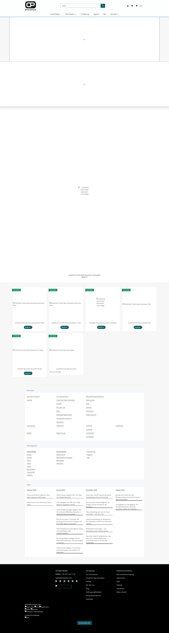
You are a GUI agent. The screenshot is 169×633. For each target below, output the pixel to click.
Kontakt (29, 400)
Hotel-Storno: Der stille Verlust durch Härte (39, 503)
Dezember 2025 (91, 490)
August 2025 (120, 490)
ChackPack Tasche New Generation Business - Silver (66, 323)
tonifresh (89, 426)
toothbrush (119, 426)
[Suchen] (103, 6)
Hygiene (89, 455)
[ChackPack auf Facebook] (57, 581)
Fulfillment (60, 426)
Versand (50, 628)
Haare (29, 463)
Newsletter (60, 422)
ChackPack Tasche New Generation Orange (29, 369)
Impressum (90, 411)
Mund (29, 460)
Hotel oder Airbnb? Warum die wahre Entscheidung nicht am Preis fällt (98, 496)
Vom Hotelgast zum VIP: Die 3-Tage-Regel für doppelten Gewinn (68, 503)
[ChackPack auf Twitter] (61, 581)
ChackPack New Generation (65, 400)
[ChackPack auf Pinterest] (65, 581)
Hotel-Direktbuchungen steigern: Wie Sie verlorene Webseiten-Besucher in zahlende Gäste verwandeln (68, 512)
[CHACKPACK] (31, 6)
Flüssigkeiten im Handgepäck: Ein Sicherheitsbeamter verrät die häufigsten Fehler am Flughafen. (127, 507)
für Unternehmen (62, 396)
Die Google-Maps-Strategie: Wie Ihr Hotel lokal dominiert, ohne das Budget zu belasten (69, 540)
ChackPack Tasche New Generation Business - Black (29, 323)
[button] (128, 5)
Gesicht (29, 457)
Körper (29, 455)
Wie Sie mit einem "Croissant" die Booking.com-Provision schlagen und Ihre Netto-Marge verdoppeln (68, 521)
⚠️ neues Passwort (33, 396)
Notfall (29, 433)
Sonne (29, 466)
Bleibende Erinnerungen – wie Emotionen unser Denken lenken (97, 530)
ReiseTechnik (60, 455)
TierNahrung (91, 452)
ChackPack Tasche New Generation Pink (139, 323)
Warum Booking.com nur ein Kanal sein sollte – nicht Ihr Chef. (98, 513)
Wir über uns (60, 407)
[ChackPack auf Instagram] (69, 581)
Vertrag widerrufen (84, 623)
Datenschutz (90, 400)
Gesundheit (31, 472)
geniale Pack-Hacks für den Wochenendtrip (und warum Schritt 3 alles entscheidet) (128, 497)
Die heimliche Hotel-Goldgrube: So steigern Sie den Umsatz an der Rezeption (97, 504)
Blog (57, 411)
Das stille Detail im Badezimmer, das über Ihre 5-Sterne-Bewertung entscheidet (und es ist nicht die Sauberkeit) (98, 539)
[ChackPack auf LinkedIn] (77, 581)
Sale (88, 457)
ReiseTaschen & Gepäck (64, 457)
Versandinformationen (64, 418)
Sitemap (89, 407)
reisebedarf (90, 437)
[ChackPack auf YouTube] (73, 581)
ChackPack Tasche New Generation (66, 369)
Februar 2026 (31, 490)
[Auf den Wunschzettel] (43, 290)
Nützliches (59, 463)
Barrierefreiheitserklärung (94, 396)
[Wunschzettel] (132, 5)
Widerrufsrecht (91, 415)
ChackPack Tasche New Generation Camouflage (102, 323)
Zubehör (30, 475)
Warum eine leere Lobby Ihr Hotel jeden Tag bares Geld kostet (38, 496)
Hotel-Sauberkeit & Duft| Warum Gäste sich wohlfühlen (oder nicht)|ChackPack (69, 531)
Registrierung (60, 433)
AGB (87, 404)
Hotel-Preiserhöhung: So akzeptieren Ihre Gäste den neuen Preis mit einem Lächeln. (98, 521)
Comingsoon (31, 426)
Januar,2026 (60, 490)
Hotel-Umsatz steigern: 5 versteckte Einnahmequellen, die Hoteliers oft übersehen (68, 550)
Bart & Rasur (31, 469)
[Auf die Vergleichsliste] (38, 290)
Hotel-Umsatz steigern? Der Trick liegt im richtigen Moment (69, 496)
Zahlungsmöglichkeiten (64, 415)
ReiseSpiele (60, 460)
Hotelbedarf (90, 433)
